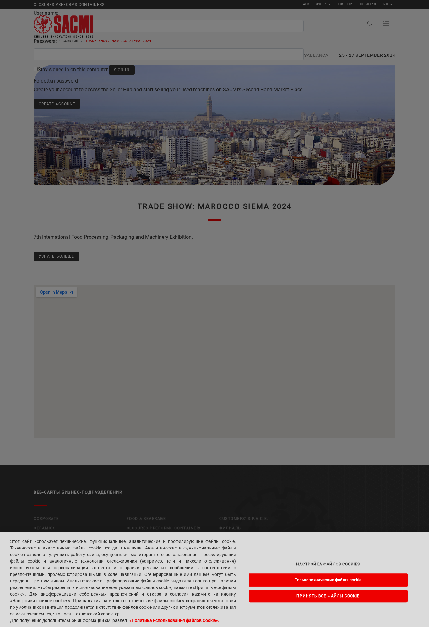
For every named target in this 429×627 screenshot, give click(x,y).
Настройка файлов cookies (328, 564)
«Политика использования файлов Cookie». (174, 620)
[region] (214, 579)
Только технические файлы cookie (328, 579)
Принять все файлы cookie (328, 596)
